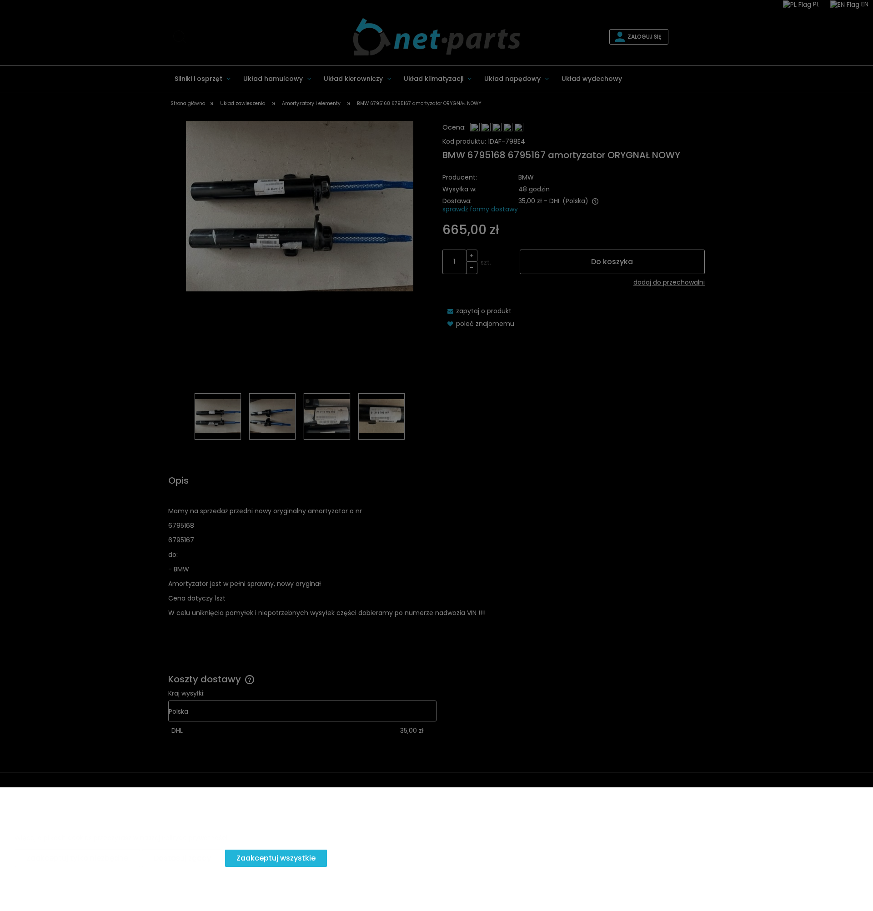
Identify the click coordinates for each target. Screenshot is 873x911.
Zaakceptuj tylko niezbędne (77, 858)
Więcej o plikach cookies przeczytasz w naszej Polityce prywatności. (122, 837)
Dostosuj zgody (182, 858)
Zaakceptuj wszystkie (276, 858)
